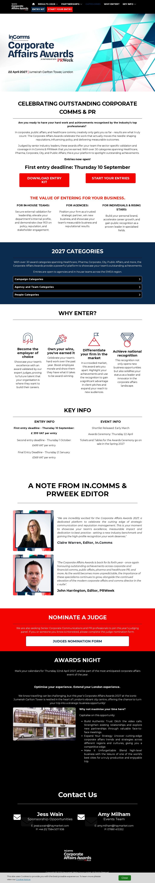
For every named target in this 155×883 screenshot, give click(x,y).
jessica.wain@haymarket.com (51, 825)
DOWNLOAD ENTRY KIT (44, 180)
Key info (128, 4)
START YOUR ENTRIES (110, 178)
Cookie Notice (23, 879)
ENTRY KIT (38, 9)
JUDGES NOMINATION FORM (77, 641)
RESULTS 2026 (47, 4)
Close (125, 878)
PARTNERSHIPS (70, 4)
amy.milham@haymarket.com (115, 825)
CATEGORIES (93, 4)
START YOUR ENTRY (60, 9)
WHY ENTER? (111, 4)
